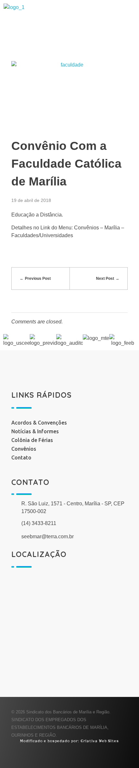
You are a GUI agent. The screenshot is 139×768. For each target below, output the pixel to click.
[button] (69, 50)
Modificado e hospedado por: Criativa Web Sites (69, 741)
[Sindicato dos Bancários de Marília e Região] (64, 20)
